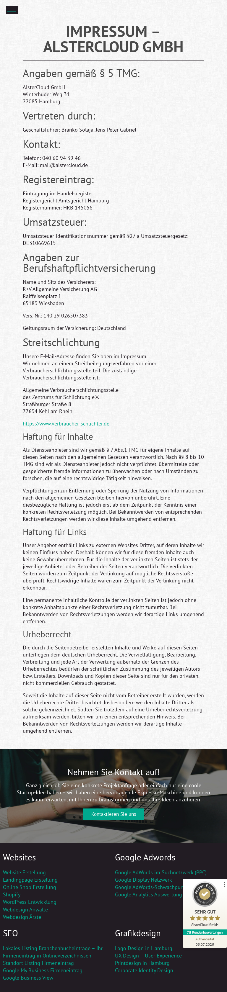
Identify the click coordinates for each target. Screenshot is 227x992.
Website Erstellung (24, 872)
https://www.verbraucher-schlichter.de (66, 423)
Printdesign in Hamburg (142, 963)
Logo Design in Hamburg (143, 948)
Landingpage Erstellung (30, 879)
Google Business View (28, 977)
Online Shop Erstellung (29, 887)
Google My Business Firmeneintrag (42, 970)
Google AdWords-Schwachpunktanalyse (160, 887)
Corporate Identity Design (144, 970)
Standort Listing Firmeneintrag (38, 963)
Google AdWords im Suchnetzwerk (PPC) (161, 872)
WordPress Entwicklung (29, 901)
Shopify (11, 894)
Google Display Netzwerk (143, 879)
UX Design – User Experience (148, 955)
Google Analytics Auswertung (148, 894)
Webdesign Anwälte (25, 909)
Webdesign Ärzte (22, 917)
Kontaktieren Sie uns (113, 814)
